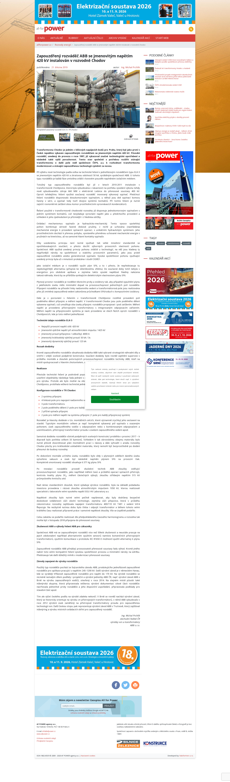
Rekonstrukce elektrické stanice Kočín (169, 92)
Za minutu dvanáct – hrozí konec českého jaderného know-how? (171, 140)
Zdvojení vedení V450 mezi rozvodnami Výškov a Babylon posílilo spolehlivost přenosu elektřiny (174, 61)
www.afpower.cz (43, 734)
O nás (41, 38)
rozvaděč (186, 243)
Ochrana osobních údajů (46, 738)
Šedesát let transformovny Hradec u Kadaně (172, 68)
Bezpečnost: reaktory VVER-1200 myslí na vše (173, 126)
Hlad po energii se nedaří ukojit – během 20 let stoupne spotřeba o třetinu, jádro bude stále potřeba (173, 133)
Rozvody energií (63, 44)
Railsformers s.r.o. (186, 756)
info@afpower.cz (48, 731)
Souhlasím (115, 399)
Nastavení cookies (88, 756)
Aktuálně (56, 38)
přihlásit (109, 706)
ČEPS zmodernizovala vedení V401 (168, 85)
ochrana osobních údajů (80, 713)
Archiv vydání (117, 38)
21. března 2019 (59, 67)
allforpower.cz (44, 44)
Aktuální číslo (93, 38)
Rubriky (73, 38)
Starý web (162, 38)
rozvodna (150, 243)
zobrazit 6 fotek (131, 139)
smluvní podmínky (99, 713)
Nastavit (115, 393)
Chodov (161, 243)
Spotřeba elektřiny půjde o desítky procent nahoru (172, 118)
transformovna (173, 243)
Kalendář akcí (141, 38)
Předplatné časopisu (45, 741)
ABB (148, 248)
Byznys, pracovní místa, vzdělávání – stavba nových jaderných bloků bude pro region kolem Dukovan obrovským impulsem (173, 110)
